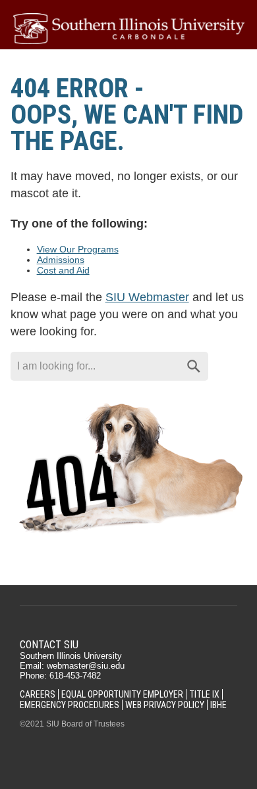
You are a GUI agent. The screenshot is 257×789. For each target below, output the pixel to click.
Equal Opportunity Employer (122, 694)
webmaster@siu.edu (86, 666)
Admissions (60, 259)
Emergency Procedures (69, 705)
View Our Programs (78, 249)
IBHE (218, 705)
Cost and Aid (63, 270)
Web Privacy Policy (164, 705)
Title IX (204, 694)
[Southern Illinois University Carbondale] (128, 28)
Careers (37, 694)
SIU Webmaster (147, 297)
